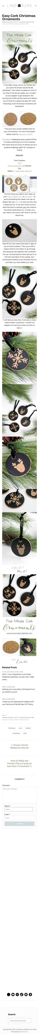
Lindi (5, 715)
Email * (7, 814)
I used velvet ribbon (22, 171)
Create (4, 23)
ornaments (16, 733)
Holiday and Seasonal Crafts (21, 23)
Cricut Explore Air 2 (15, 166)
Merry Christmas (8, 687)
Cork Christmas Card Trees (12, 672)
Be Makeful (7, 139)
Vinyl (19, 163)
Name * (7, 806)
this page (28, 197)
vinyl (24, 733)
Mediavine (24, 1032)
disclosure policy (25, 134)
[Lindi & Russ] (19, 6)
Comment (6, 785)
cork (20, 728)
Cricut (17, 202)
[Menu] (3, 6)
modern (28, 728)
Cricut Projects (10, 23)
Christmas (11, 728)
